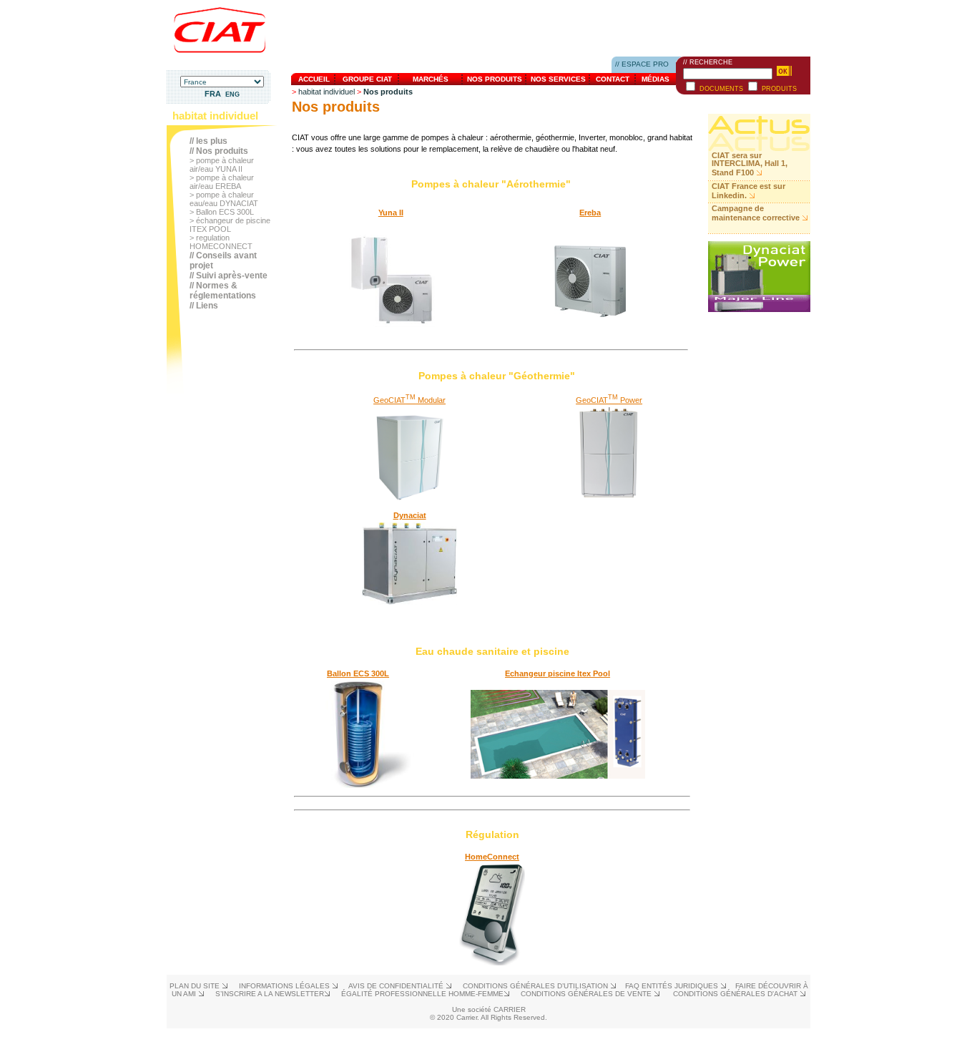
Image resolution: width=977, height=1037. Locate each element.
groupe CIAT (367, 79)
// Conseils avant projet (223, 260)
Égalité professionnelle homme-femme (422, 994)
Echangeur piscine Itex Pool (557, 673)
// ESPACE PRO (642, 64)
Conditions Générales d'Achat (736, 994)
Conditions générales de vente (587, 994)
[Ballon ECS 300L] (358, 785)
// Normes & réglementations (223, 291)
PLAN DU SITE (196, 986)
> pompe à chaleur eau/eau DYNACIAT (224, 199)
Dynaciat (409, 515)
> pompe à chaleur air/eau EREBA (222, 181)
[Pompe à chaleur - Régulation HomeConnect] (492, 962)
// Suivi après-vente (228, 276)
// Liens (204, 306)
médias (655, 79)
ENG (232, 94)
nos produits (494, 79)
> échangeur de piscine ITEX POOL (230, 224)
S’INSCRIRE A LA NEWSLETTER (269, 994)
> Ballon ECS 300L (222, 212)
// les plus (208, 141)
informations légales (285, 986)
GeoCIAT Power (609, 400)
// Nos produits (219, 151)
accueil (314, 79)
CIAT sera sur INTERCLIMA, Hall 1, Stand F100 (749, 164)
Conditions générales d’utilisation (536, 986)
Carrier (510, 1009)
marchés (430, 79)
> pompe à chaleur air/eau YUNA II (222, 164)
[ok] (784, 71)
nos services (558, 79)
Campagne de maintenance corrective (756, 213)
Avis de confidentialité (397, 986)
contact (612, 79)
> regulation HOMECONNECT (221, 241)
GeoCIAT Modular (409, 400)
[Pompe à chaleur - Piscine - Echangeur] (558, 775)
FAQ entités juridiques (672, 986)
